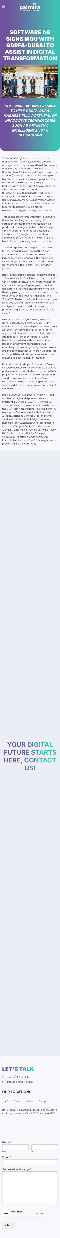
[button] (3, 6)
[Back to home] (30, 6)
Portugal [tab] (42, 1101)
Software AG (9, 158)
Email (6, 1157)
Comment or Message (16, 1169)
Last (33, 1152)
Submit (9, 1225)
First (4, 1152)
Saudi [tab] (17, 1101)
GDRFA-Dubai (21, 193)
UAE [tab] (6, 1101)
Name (6, 1142)
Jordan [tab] (29, 1101)
